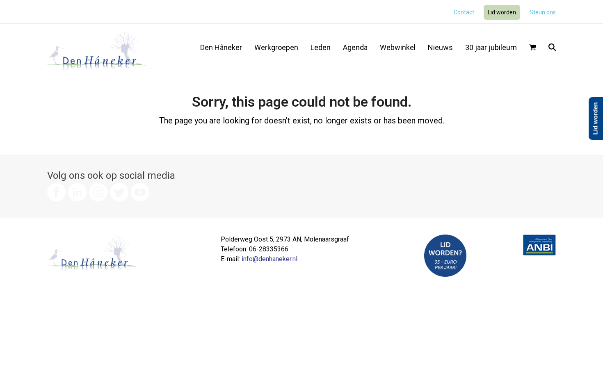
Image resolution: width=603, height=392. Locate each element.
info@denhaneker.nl (269, 259)
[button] (532, 48)
